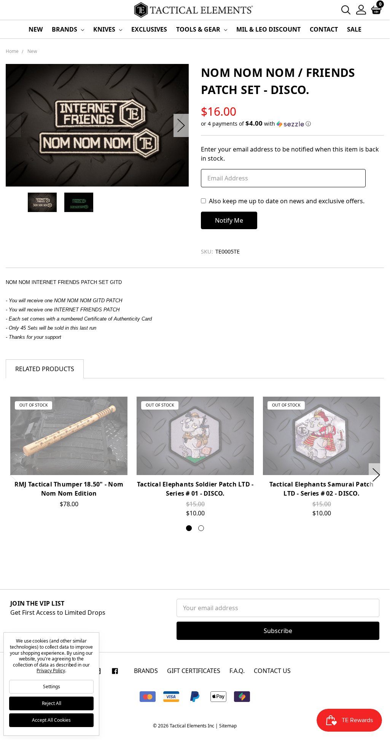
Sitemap (228, 725)
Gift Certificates (193, 671)
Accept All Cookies (51, 720)
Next (181, 125)
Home (12, 51)
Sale (354, 29)
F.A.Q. (237, 671)
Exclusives (149, 29)
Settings (51, 686)
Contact (324, 29)
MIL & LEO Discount (268, 29)
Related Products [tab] (44, 369)
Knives (105, 29)
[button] (292, 124)
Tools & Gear (199, 29)
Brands (65, 29)
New (36, 29)
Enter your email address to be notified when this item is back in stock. (290, 154)
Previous (13, 125)
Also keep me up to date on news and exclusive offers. (287, 201)
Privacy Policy (51, 670)
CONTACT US (272, 671)
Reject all (51, 703)
